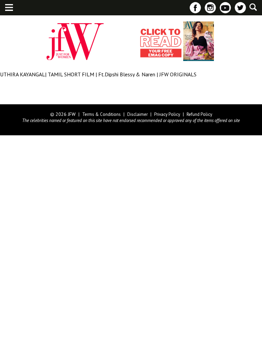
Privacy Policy (167, 114)
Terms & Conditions (101, 114)
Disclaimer (137, 114)
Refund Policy (199, 114)
